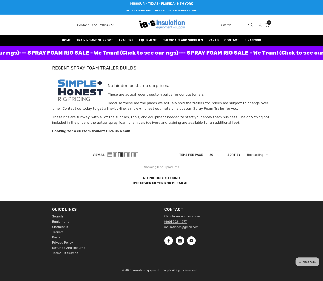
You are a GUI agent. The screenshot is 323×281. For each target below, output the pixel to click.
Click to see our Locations (182, 216)
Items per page (191, 155)
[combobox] (233, 25)
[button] (109, 154)
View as (99, 155)
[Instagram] (180, 240)
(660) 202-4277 (175, 221)
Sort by (233, 155)
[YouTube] (191, 240)
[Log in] (260, 25)
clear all (181, 183)
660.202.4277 (104, 25)
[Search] (237, 25)
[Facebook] (168, 240)
